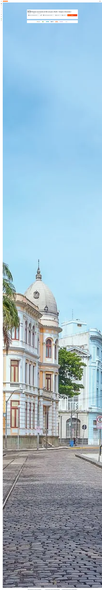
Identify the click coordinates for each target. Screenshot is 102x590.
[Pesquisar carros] (1, 7)
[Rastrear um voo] (1, 12)
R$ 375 (29, 11)
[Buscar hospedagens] (1, 5)
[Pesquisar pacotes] (1, 9)
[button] (1, 1)
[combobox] (30, 13)
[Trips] (1, 16)
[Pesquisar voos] (1, 3)
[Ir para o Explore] (1, 11)
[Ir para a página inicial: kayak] (5, 1)
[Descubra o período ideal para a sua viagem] (1, 14)
